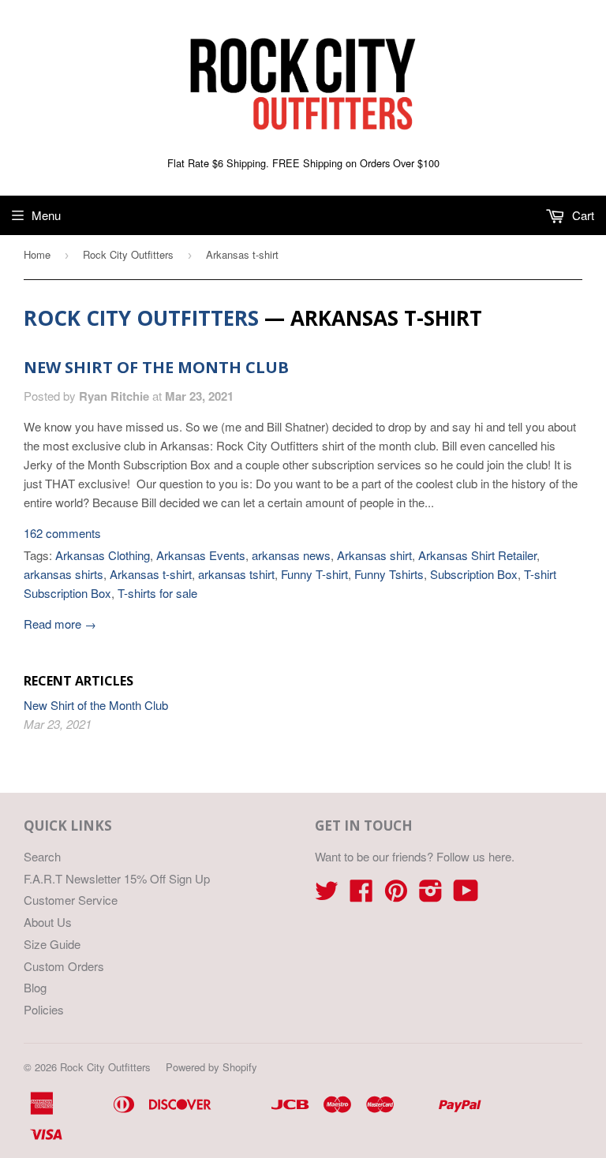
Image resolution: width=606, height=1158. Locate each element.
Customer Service (71, 899)
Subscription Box (474, 574)
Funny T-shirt (314, 574)
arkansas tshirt (236, 574)
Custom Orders (64, 966)
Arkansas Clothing (102, 555)
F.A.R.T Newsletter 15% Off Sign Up (117, 878)
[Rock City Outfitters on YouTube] (466, 895)
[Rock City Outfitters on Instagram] (431, 895)
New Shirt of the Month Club (156, 367)
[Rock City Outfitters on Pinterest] (396, 895)
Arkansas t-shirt (151, 574)
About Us (48, 921)
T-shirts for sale (157, 593)
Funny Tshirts (389, 574)
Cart (581, 215)
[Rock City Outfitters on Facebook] (361, 895)
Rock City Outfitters (128, 254)
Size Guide (52, 944)
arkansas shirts (63, 574)
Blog (35, 987)
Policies (44, 1009)
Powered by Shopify (211, 1066)
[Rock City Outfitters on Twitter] (327, 895)
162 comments (62, 533)
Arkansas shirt (374, 555)
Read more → (60, 623)
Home (37, 254)
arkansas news (291, 555)
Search (42, 856)
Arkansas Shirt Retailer (477, 555)
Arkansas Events (200, 555)
